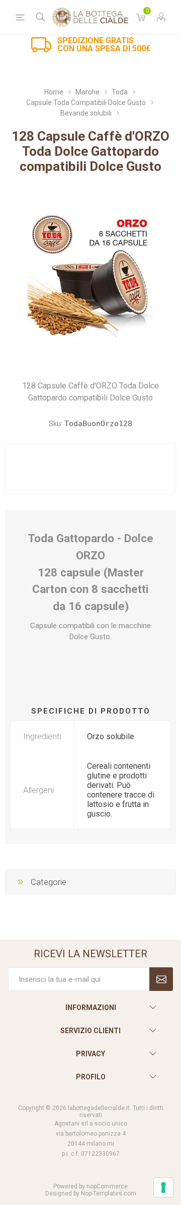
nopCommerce (107, 1186)
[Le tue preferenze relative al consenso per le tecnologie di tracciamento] (163, 1187)
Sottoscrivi (161, 979)
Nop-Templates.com (108, 1193)
